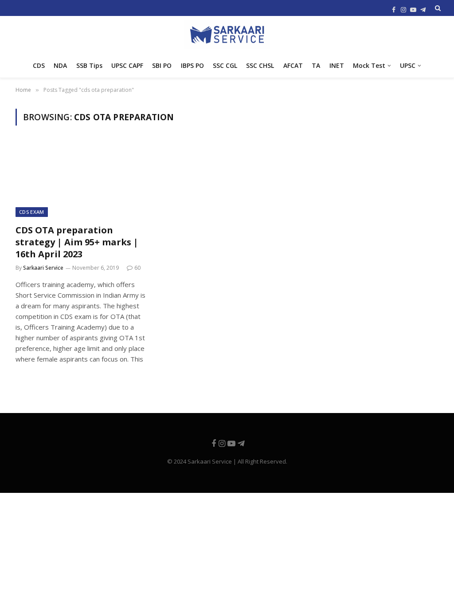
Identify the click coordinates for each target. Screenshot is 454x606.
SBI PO (162, 65)
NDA (60, 65)
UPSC (407, 65)
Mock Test (369, 65)
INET (336, 65)
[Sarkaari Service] (227, 35)
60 (137, 268)
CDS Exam (31, 212)
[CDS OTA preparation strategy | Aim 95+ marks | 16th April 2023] (81, 179)
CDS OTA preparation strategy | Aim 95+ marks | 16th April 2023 (77, 242)
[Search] (437, 8)
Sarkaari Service (43, 268)
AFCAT (293, 65)
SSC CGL (225, 65)
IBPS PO (192, 65)
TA (316, 65)
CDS (39, 65)
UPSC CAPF (127, 65)
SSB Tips (89, 65)
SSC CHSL (260, 65)
